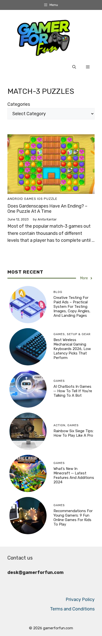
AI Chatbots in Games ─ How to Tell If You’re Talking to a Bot (72, 391)
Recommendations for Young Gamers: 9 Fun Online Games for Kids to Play (73, 518)
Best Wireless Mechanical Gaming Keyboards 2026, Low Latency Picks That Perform (72, 349)
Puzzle (50, 199)
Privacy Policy (80, 599)
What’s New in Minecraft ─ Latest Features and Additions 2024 (73, 475)
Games (30, 199)
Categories (18, 104)
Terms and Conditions (72, 609)
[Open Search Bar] (74, 67)
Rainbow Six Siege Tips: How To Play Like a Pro (73, 433)
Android (15, 199)
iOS (40, 199)
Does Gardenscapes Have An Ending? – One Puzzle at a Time (47, 208)
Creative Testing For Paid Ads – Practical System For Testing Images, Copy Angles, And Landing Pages (71, 306)
